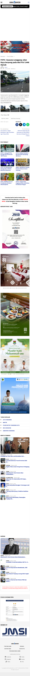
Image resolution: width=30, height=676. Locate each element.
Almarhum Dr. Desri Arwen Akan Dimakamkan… (14, 473)
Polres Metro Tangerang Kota (11, 425)
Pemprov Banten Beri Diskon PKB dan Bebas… (16, 580)
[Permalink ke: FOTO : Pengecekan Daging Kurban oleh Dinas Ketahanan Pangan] (22, 177)
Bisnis (7, 459)
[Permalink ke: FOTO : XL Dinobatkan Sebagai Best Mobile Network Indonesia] (7, 162)
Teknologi (3, 454)
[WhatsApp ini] (27, 124)
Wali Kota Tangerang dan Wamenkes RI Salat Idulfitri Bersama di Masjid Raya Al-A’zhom (23, 132)
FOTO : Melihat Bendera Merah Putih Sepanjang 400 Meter (22, 154)
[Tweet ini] (20, 124)
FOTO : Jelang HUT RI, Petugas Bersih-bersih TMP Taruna (6, 154)
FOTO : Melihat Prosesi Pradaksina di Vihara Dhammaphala (7, 183)
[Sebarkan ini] (17, 124)
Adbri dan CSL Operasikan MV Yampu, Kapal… (16, 479)
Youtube (23, 659)
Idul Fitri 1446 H (5, 118)
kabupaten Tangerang (9, 430)
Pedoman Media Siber (14, 651)
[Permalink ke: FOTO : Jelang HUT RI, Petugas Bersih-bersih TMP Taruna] (7, 148)
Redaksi (22, 646)
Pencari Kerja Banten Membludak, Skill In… (16, 568)
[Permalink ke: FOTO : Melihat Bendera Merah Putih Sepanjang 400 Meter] (22, 148)
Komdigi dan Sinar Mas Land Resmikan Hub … (13, 456)
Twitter (22, 657)
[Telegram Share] (24, 124)
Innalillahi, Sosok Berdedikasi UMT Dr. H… (17, 562)
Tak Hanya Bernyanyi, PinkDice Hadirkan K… (17, 492)
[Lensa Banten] (15, 2)
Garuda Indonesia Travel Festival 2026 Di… (16, 461)
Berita (7, 483)
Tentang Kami (7, 646)
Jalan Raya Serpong (15, 118)
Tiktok (8, 661)
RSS (23, 661)
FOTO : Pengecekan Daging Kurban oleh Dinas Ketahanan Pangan (22, 183)
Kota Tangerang (7, 419)
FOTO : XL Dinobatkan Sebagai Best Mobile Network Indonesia (6, 169)
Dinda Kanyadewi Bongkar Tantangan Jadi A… (17, 485)
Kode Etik (22, 648)
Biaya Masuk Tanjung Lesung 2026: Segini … (17, 574)
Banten (5, 422)
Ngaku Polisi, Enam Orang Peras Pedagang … (17, 467)
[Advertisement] (15, 24)
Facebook (9, 657)
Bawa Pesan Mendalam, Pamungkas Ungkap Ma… (15, 498)
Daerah (7, 471)
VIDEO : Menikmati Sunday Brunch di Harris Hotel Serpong (22, 169)
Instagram (8, 659)
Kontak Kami (7, 648)
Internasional (9, 477)
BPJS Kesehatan (7, 428)
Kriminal (8, 465)
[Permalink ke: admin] (2, 68)
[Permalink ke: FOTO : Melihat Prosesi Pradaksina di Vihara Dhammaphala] (7, 177)
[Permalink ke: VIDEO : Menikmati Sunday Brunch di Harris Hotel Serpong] (22, 162)
